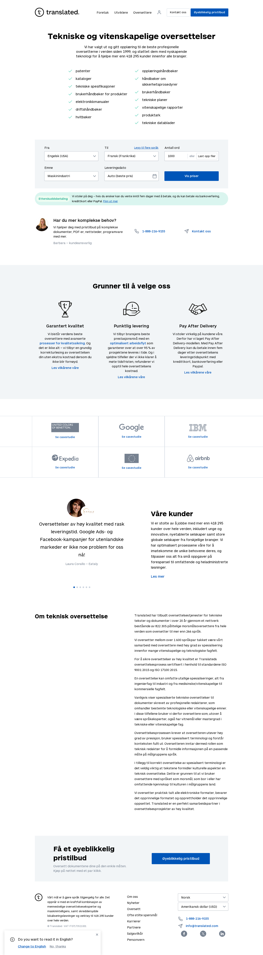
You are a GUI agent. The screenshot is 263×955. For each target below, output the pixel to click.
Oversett (134, 909)
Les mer (157, 576)
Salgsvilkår (135, 933)
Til (131, 147)
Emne (48, 167)
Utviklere (121, 12)
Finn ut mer (110, 201)
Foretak (103, 12)
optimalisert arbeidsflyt (128, 343)
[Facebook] (184, 934)
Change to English (32, 946)
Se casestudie (65, 437)
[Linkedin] (222, 934)
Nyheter (133, 902)
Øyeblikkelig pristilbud (209, 12)
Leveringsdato (115, 167)
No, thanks (58, 946)
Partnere (134, 927)
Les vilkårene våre (65, 367)
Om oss (132, 896)
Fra (46, 147)
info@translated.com (202, 926)
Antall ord (172, 147)
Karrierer (134, 921)
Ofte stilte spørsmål (142, 915)
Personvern (135, 939)
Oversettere (142, 12)
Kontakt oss (178, 12)
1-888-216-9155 (197, 918)
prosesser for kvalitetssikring (62, 343)
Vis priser (192, 176)
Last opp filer (206, 156)
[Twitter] (203, 934)
